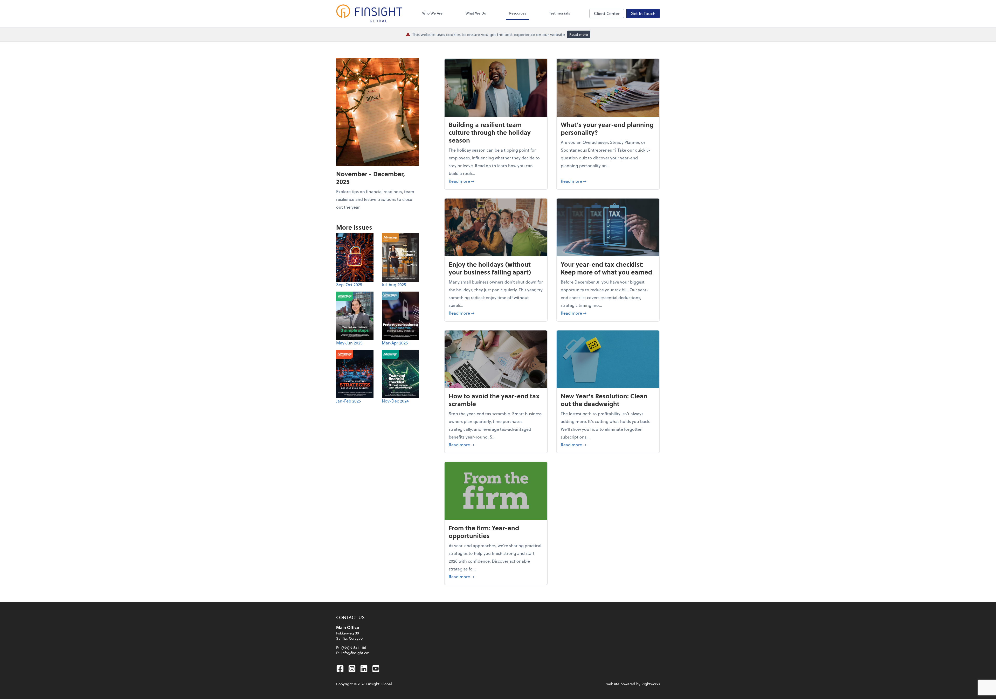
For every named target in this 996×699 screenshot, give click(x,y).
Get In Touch (643, 13)
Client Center (607, 13)
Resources (517, 13)
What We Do (476, 13)
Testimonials (559, 13)
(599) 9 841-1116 (353, 647)
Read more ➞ (496, 181)
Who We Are (432, 13)
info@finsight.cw (355, 652)
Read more (578, 34)
